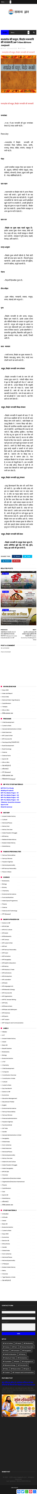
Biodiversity (5, 881)
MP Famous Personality (9, 868)
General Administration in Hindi (11, 729)
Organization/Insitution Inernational (13, 1181)
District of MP (6, 923)
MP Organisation (7, 996)
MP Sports (5, 1016)
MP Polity (5, 1003)
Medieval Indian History (9, 839)
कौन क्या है (5, 769)
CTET (3, 1062)
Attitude (4, 1217)
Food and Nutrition (8, 897)
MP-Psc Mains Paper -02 (10, 795)
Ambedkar (5, 1214)
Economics (5, 1095)
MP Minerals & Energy (8, 989)
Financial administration (9, 1118)
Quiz (3, 1191)
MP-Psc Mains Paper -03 (10, 797)
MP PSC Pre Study (7, 788)
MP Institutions (6, 973)
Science (4, 752)
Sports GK (5, 759)
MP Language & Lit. (7, 986)
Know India (5, 697)
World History (6, 846)
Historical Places (7, 823)
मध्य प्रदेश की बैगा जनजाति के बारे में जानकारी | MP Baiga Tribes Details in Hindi (17, 602)
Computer (5, 1072)
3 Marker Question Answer (11, 802)
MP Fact (4, 946)
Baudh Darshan (7, 1048)
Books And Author (7, 1058)
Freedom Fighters (7, 862)
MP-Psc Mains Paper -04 (10, 800)
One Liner (5, 1175)
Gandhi (4, 1132)
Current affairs (6, 725)
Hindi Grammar (6, 732)
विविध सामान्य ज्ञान (7, 713)
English (4, 1105)
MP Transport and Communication (12, 1023)
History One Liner (7, 829)
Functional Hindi (7, 1125)
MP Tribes (22, 48)
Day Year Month (7, 1088)
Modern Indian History (8, 843)
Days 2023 (5, 1234)
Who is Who (5, 710)
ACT (3, 1035)
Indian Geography (7, 1168)
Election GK (5, 1240)
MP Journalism (6, 979)
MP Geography (6, 959)
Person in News (6, 872)
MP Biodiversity (6, 936)
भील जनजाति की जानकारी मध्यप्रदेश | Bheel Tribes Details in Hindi (16, 620)
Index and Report (7, 693)
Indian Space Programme (10, 901)
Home (5, 32)
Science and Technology (9, 911)
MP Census (5, 939)
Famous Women (7, 858)
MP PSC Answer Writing (9, 999)
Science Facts (6, 755)
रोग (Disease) (6, 772)
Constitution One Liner (9, 1075)
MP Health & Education (9, 963)
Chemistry (5, 891)
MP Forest (5, 953)
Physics (4, 904)
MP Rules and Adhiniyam (9, 1009)
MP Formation (6, 956)
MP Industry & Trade (8, 969)
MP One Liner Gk (7, 739)
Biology (4, 884)
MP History (5, 836)
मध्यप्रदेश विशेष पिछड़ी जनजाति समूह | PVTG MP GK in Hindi (18, 584)
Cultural (4, 819)
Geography (5, 1138)
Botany (4, 887)
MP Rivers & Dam (7, 1006)
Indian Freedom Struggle (9, 833)
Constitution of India (8, 1078)
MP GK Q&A (5, 926)
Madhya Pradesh (7, 790)
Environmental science (9, 894)
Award (4, 1042)
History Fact (5, 826)
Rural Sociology (6, 749)
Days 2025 (5, 690)
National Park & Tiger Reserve (11, 700)
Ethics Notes (6, 1244)
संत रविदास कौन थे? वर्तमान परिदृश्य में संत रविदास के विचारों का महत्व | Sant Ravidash (18, 1383)
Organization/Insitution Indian (11, 1178)
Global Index (6, 1141)
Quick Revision (6, 703)
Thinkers (4, 707)
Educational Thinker (8, 1102)
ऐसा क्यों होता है (6, 765)
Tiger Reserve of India (8, 1277)
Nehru (4, 1270)
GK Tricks (5, 1128)
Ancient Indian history (9, 816)
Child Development (8, 722)
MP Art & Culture (7, 929)
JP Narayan (5, 1264)
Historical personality (8, 865)
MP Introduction (7, 976)
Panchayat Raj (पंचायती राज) (10, 742)
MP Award (5, 933)
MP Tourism (5, 1019)
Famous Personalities (8, 855)
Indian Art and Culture (9, 1161)
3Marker (4, 1032)
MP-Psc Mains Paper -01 (9, 793)
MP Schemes (6, 1013)
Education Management (9, 1098)
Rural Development (8, 745)
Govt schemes (6, 1145)
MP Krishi (4, 983)
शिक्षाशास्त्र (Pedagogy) (8, 779)
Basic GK (4, 1045)
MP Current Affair (7, 735)
